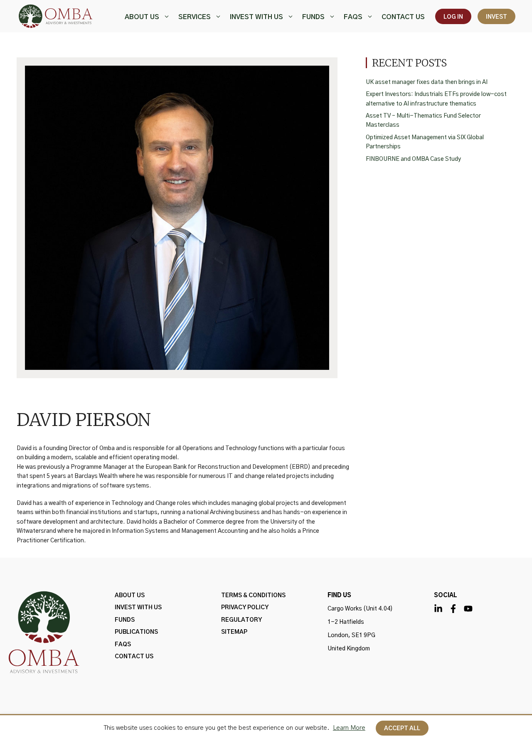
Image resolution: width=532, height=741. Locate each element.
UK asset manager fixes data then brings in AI (427, 82)
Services (194, 17)
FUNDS (313, 17)
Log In (453, 17)
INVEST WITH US (256, 17)
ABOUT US (142, 17)
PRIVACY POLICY (244, 608)
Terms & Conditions (253, 595)
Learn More (349, 728)
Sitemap (234, 632)
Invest (496, 17)
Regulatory (241, 620)
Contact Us (403, 17)
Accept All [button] (402, 728)
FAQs (353, 17)
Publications (136, 632)
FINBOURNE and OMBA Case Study (413, 159)
